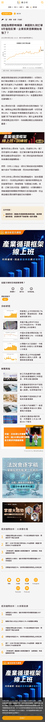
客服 (14, 19)
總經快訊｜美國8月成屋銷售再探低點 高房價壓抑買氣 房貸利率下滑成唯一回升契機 (24, 215)
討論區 (20, 19)
